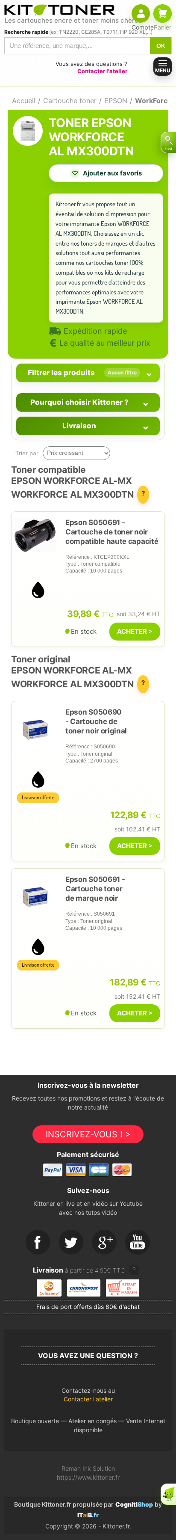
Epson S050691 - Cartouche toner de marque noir (95, 888)
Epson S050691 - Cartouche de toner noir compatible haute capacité (111, 532)
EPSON (115, 100)
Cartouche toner (70, 100)
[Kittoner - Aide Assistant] (168, 1494)
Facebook (38, 1242)
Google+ (104, 1242)
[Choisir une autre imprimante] (168, 142)
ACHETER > (135, 631)
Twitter (71, 1242)
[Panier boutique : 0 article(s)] (162, 13)
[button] (88, 1397)
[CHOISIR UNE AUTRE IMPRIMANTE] (168, 142)
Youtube (138, 1242)
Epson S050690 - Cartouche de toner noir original (96, 721)
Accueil (23, 100)
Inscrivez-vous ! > (88, 1134)
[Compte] (141, 13)
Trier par (26, 453)
